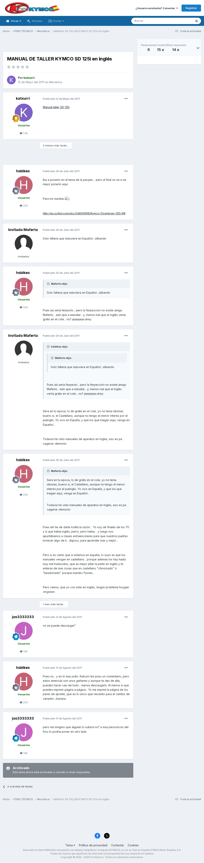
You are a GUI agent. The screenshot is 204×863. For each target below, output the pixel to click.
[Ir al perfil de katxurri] (11, 80)
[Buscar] (196, 21)
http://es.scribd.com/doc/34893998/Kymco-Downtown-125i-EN (84, 213)
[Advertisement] (68, 45)
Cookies (133, 845)
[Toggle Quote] (48, 283)
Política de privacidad (93, 845)
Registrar (191, 8)
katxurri (23, 98)
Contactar (117, 845)
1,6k (25, 133)
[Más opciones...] (126, 98)
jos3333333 (23, 617)
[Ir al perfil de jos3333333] (24, 631)
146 (25, 651)
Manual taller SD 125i (56, 107)
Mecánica (55, 82)
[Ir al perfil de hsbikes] (24, 185)
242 (25, 205)
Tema (69, 845)
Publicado (61, 98)
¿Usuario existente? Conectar (155, 8)
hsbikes (23, 171)
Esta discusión (178, 20)
